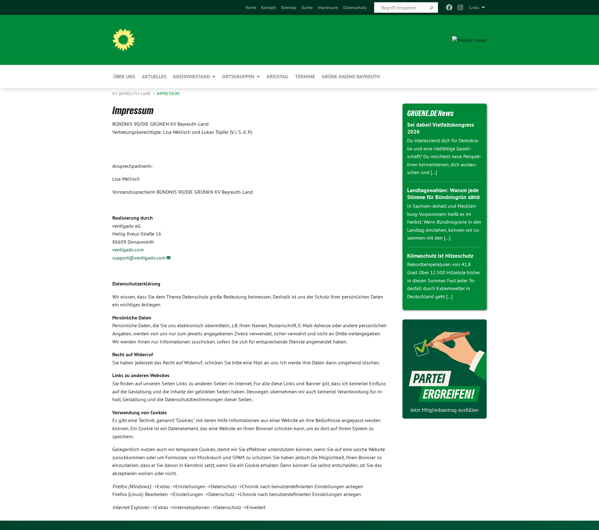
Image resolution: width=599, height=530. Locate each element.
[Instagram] (461, 7)
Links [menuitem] (474, 7)
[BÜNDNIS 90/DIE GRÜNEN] (123, 40)
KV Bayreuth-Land (132, 93)
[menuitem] (250, 7)
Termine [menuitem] (305, 76)
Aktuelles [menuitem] (154, 76)
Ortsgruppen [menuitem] (238, 76)
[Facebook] (449, 7)
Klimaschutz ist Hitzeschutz (440, 255)
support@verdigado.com (139, 258)
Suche (307, 7)
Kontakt (268, 7)
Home (250, 7)
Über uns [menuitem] (124, 76)
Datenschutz (355, 7)
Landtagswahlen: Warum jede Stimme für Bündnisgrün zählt (443, 194)
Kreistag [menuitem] (277, 76)
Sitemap (288, 7)
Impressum (328, 7)
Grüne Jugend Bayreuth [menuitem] (351, 76)
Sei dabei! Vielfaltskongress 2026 (440, 128)
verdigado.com (128, 249)
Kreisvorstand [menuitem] (191, 76)
